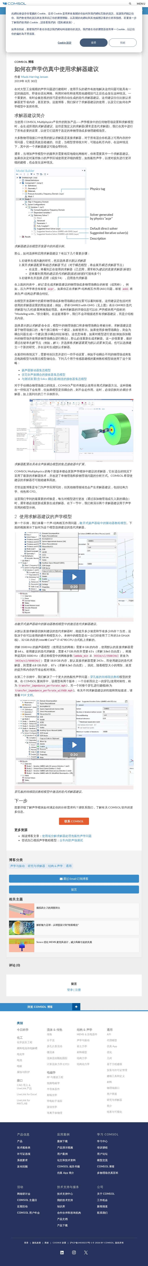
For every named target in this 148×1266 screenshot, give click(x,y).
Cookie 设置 (59, 1242)
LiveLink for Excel (27, 1094)
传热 (49, 1034)
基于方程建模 (114, 1064)
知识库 (61, 1206)
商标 (47, 1242)
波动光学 (52, 1106)
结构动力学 (83, 1064)
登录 (26, 1242)
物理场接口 (113, 1087)
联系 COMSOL (74, 821)
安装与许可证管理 (117, 1070)
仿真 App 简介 (65, 1172)
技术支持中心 (65, 1193)
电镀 (19, 1066)
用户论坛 (102, 1153)
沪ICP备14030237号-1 (81, 1242)
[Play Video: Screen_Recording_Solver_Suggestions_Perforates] (74, 745)
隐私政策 (36, 1242)
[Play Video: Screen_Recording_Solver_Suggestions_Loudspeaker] (74, 577)
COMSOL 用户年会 (28, 1212)
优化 (109, 1052)
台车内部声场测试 (71, 840)
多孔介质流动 (54, 1046)
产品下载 (62, 1225)
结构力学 (82, 1058)
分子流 (51, 1040)
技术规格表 (24, 1147)
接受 (93, 42)
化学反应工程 (24, 1042)
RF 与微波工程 (55, 1077)
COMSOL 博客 (24, 61)
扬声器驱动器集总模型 (36, 370)
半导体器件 (53, 1088)
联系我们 (102, 1212)
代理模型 (112, 1040)
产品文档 (62, 1219)
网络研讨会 (24, 1193)
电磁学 (51, 1072)
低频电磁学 (53, 1083)
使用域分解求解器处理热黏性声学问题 (67, 835)
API (109, 1034)
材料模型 (82, 1052)
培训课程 (102, 1147)
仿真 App (112, 1046)
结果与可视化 (114, 1111)
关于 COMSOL (105, 1193)
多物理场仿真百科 (107, 1172)
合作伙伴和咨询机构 (69, 1212)
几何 (109, 1058)
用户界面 (112, 1093)
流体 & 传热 (54, 1029)
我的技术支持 (65, 1200)
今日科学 (23, 1029)
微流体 (51, 1052)
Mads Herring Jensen (34, 76)
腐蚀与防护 (23, 1072)
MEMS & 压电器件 (87, 1034)
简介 (109, 1105)
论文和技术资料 (66, 1160)
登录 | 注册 (74, 989)
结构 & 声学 (55, 865)
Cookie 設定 (64, 42)
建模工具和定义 (116, 1075)
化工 (20, 1037)
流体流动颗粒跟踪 (57, 1058)
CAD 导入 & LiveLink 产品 (24, 1086)
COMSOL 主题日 (27, 1200)
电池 (19, 1060)
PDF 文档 (27, 695)
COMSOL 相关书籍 (68, 1166)
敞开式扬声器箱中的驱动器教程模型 (103, 523)
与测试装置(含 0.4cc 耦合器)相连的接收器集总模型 (54, 378)
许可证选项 (24, 1153)
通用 (69, 865)
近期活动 (22, 1206)
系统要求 (22, 1160)
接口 (20, 1080)
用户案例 (62, 1153)
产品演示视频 (65, 1147)
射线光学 (52, 1094)
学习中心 (102, 1141)
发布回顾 (22, 1166)
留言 (74, 889)
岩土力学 (82, 1046)
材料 (109, 1081)
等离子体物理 (54, 1112)
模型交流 (102, 1160)
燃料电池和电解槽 (27, 1048)
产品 (19, 1141)
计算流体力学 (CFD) (58, 1064)
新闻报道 (102, 1206)
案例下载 (62, 1141)
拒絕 (122, 42)
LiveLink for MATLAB (23, 1102)
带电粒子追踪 (54, 1100)
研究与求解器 (36, 865)
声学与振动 (17, 865)
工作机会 (102, 1200)
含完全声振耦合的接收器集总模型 (43, 374)
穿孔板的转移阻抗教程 (104, 676)
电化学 (21, 1054)
